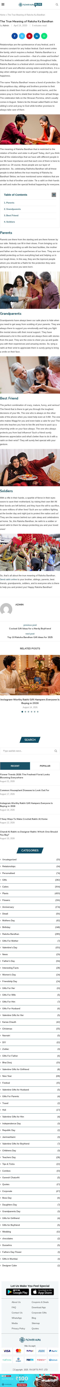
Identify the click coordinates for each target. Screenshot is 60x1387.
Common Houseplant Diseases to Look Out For (24, 790)
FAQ (14, 1307)
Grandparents (13, 209)
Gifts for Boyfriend (31, 1225)
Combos (31, 1170)
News (31, 954)
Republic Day (31, 1130)
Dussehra (31, 1245)
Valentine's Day (31, 947)
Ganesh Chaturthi (31, 1177)
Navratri (31, 1035)
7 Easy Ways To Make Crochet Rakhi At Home (23, 819)
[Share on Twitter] (22, 36)
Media (15, 1323)
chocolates (31, 1238)
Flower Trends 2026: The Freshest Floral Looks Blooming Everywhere (25, 776)
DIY (31, 1042)
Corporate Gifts (39, 1312)
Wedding (31, 1231)
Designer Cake (31, 1265)
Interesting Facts (31, 967)
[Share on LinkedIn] (37, 36)
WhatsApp (17, 1318)
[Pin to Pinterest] (29, 36)
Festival (31, 1082)
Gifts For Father (31, 1055)
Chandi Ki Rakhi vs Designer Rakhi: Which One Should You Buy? (29, 833)
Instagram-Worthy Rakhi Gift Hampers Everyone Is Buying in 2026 (30, 701)
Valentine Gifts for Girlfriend (31, 1069)
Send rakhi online (8, 579)
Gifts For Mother (31, 940)
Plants (31, 893)
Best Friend (12, 215)
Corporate (31, 1191)
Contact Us (17, 1312)
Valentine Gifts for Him (31, 1116)
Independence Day (31, 1123)
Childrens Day (31, 1150)
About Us (16, 1302)
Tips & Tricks (31, 1164)
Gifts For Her (31, 988)
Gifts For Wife (31, 994)
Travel (31, 1103)
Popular (45, 766)
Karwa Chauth (31, 1022)
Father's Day (31, 961)
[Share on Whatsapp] (44, 36)
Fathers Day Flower (31, 1252)
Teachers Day (31, 1157)
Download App (39, 1307)
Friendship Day (31, 981)
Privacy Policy (18, 1328)
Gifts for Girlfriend (31, 1218)
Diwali (31, 913)
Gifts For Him (31, 1001)
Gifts (31, 879)
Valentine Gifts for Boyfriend (31, 1143)
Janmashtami (31, 1137)
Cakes (31, 886)
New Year (31, 1076)
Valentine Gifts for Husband (31, 1089)
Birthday (31, 927)
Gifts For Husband (31, 1008)
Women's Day (31, 974)
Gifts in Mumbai (31, 1258)
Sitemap (36, 1323)
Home (2, 15)
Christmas (31, 1028)
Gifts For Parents (31, 1096)
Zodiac (31, 1049)
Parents (10, 202)
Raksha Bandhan (31, 934)
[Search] (56, 4)
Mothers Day (31, 920)
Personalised (31, 873)
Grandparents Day (31, 1211)
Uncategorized (31, 859)
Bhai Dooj (31, 1062)
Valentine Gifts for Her (31, 1015)
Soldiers (10, 222)
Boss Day (31, 1197)
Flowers (31, 900)
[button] (2, 683)
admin (6, 25)
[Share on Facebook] (15, 36)
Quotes (31, 1184)
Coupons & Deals (40, 1302)
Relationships (31, 866)
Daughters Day (31, 1204)
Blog (34, 1318)
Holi (31, 1109)
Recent (15, 766)
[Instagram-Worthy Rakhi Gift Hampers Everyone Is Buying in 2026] (30, 675)
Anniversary (31, 907)
